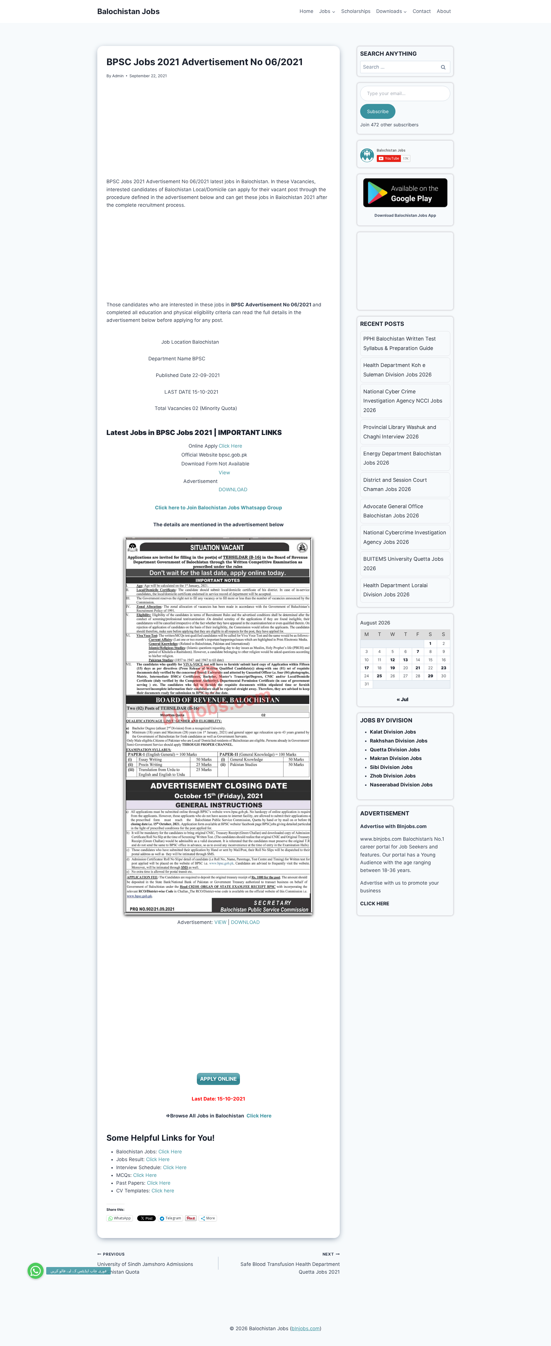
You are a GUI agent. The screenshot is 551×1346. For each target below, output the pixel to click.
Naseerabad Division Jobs (401, 785)
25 (379, 676)
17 (366, 668)
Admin (118, 76)
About (444, 11)
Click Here (230, 446)
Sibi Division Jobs (391, 767)
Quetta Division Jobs (395, 750)
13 (405, 659)
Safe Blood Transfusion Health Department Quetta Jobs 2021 (289, 1263)
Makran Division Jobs (396, 758)
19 (392, 668)
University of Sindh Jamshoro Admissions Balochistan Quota (145, 1263)
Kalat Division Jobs (393, 732)
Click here (162, 1191)
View (224, 472)
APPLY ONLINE (218, 1079)
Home (306, 11)
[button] (36, 1271)
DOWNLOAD (233, 489)
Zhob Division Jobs (393, 776)
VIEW (220, 922)
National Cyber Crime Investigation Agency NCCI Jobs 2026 (402, 400)
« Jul (402, 699)
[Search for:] (405, 67)
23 (443, 668)
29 (430, 676)
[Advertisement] (218, 128)
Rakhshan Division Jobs (399, 741)
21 (418, 668)
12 (392, 659)
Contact (422, 11)
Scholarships (355, 11)
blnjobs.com (306, 1328)
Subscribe (378, 111)
